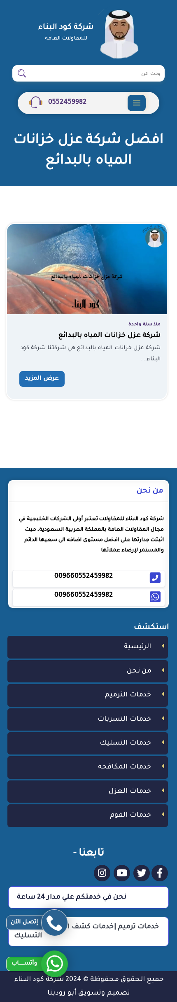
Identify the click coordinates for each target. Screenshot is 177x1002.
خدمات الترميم (128, 695)
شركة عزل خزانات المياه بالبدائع (109, 335)
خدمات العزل (130, 791)
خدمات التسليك (125, 743)
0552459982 (66, 102)
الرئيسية (137, 647)
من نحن (139, 671)
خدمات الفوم (130, 815)
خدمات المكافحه (124, 767)
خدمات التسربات (124, 719)
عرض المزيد (42, 379)
